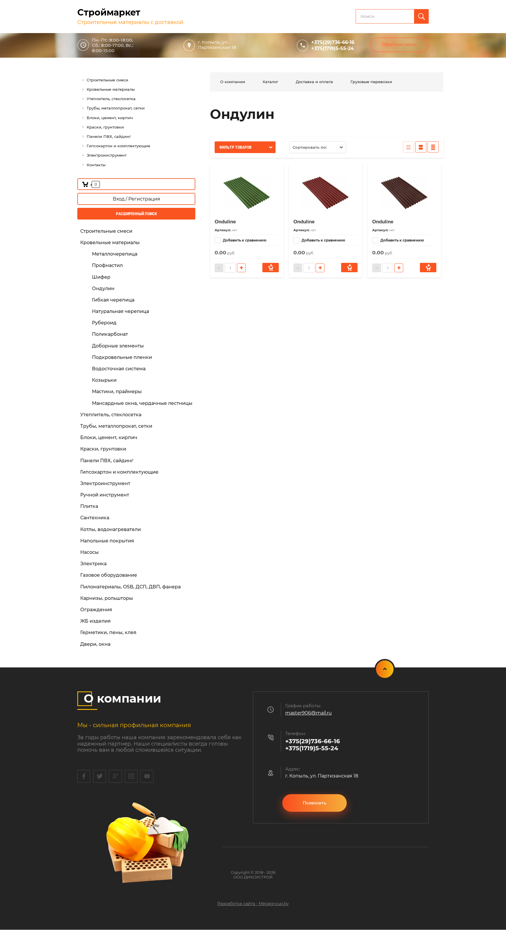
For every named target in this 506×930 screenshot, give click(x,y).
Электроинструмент (105, 483)
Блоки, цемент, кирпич (108, 437)
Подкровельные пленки (122, 357)
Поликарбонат (110, 334)
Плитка (89, 506)
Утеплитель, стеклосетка (110, 414)
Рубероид (104, 323)
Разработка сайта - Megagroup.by (253, 903)
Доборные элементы (118, 346)
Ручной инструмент (104, 495)
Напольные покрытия (107, 541)
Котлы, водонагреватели (110, 529)
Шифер (101, 277)
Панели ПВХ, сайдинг (107, 460)
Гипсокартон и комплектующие (119, 472)
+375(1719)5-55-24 (332, 48)
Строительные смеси (106, 231)
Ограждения (96, 609)
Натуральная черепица (120, 311)
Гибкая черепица (113, 300)
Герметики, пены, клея (108, 632)
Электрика (93, 563)
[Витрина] (408, 147)
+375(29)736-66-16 (332, 42)
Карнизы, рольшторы (106, 598)
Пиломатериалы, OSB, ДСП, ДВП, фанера (130, 587)
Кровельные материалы (110, 242)
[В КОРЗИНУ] (270, 267)
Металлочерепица (114, 254)
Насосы (89, 552)
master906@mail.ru (308, 713)
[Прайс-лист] (433, 147)
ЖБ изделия (95, 621)
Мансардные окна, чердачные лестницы (142, 403)
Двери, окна (95, 644)
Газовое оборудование (108, 575)
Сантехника (94, 517)
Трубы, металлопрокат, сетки (116, 426)
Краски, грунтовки (103, 449)
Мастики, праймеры (117, 391)
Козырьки (104, 380)
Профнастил (107, 265)
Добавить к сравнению (244, 240)
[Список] (420, 147)
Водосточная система (119, 368)
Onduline (225, 222)
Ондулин (103, 288)
